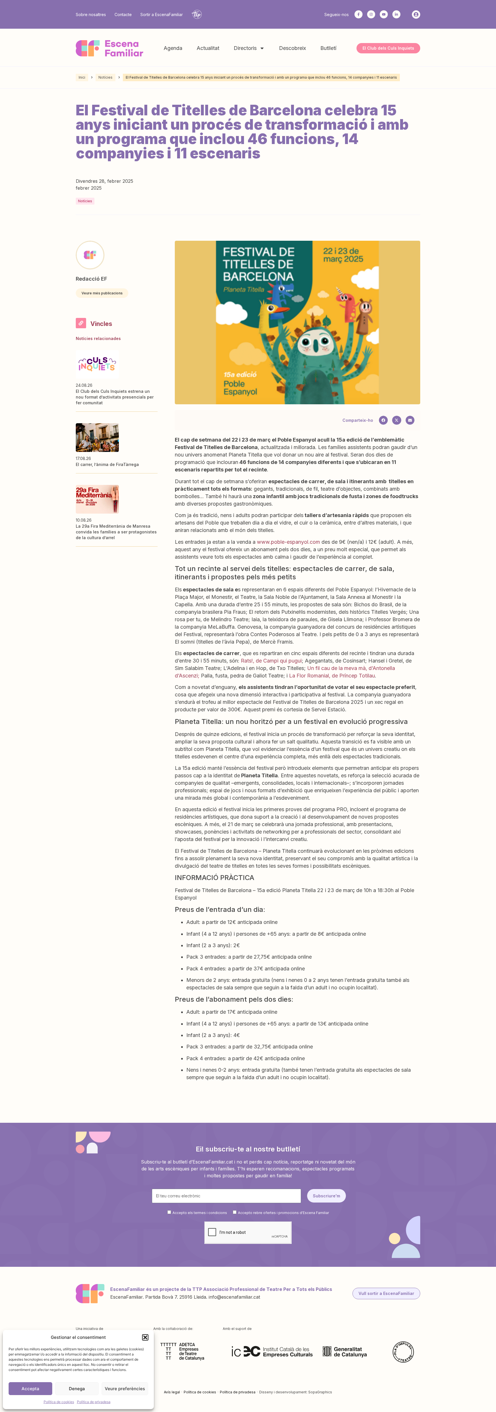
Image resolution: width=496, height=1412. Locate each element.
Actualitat (208, 48)
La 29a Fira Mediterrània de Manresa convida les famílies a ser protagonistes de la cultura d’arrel (116, 532)
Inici (82, 77)
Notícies (105, 77)
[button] (145, 1337)
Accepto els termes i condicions (200, 1212)
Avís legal (172, 1392)
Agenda (173, 48)
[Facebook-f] (358, 14)
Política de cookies (59, 1402)
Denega (77, 1388)
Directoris (245, 48)
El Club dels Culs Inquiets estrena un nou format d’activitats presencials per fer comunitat (115, 397)
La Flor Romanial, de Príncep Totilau (331, 676)
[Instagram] (371, 14)
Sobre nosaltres (91, 14)
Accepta (30, 1388)
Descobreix (292, 48)
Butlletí (328, 48)
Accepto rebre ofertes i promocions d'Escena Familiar (283, 1212)
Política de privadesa (94, 1402)
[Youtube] (384, 14)
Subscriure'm (326, 1195)
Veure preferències (125, 1388)
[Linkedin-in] (396, 14)
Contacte (123, 14)
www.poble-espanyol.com (288, 542)
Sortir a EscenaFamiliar (161, 14)
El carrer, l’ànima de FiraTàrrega (107, 464)
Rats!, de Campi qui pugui (271, 661)
